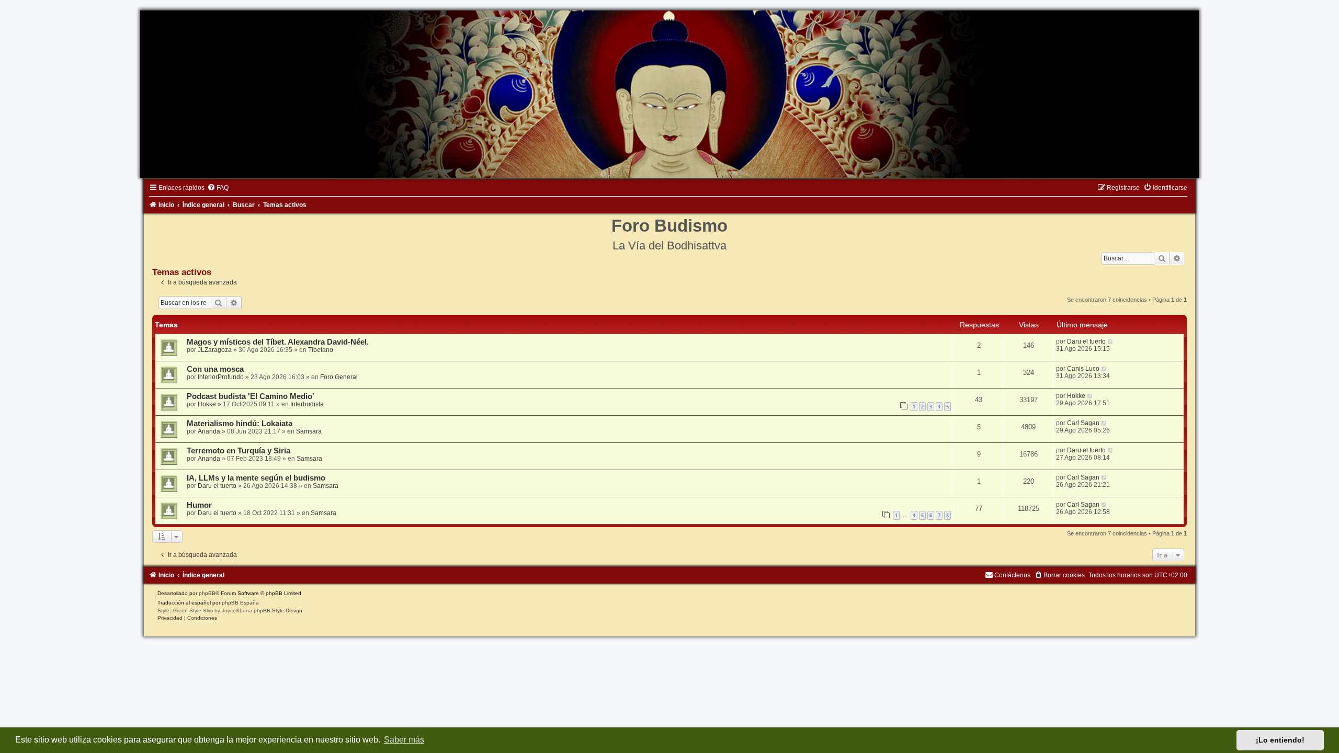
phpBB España (240, 603)
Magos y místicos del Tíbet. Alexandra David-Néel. (278, 342)
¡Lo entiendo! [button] (1280, 740)
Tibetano (320, 349)
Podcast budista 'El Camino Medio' (250, 396)
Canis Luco (1083, 368)
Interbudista (307, 404)
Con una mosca (215, 369)
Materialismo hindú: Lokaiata (239, 423)
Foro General (339, 377)
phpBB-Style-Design (278, 610)
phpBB (207, 593)
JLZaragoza (215, 349)
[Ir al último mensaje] (1110, 341)
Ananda (209, 431)
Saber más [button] (404, 739)
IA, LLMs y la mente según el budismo (256, 478)
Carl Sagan (1083, 423)
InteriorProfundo (221, 377)
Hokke (207, 404)
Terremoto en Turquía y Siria (238, 451)
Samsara (309, 431)
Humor (199, 505)
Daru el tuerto (1086, 341)
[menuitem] (218, 187)
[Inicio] (669, 94)
